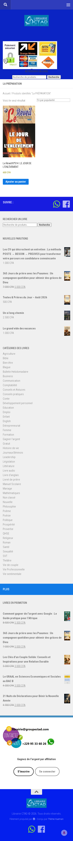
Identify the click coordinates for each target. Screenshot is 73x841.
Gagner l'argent (11, 439)
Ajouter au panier (15, 181)
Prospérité (9, 524)
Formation (8, 434)
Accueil (6, 93)
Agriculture (9, 353)
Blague (6, 367)
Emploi (6, 412)
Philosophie (9, 506)
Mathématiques (11, 493)
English (7, 421)
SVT (5, 556)
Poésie (7, 515)
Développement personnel (18, 403)
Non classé (9, 497)
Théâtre (7, 560)
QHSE (6, 533)
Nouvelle (8, 502)
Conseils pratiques (13, 394)
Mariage (7, 488)
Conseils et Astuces (14, 389)
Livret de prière (11, 479)
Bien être (8, 362)
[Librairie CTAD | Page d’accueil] (36, 20)
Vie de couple (10, 565)
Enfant (6, 416)
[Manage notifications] (64, 833)
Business (8, 376)
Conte (6, 398)
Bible (5, 358)
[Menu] (68, 4)
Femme (7, 430)
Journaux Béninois (13, 452)
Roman (6, 542)
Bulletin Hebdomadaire (15, 371)
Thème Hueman (55, 819)
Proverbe (8, 529)
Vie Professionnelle (14, 569)
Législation (9, 461)
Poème (7, 511)
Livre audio (9, 470)
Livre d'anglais (11, 475)
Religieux (8, 538)
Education (8, 407)
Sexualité (8, 551)
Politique (8, 520)
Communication (11, 380)
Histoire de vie (11, 448)
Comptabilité (10, 385)
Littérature (8, 466)
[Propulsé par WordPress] (34, 819)
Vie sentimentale (12, 574)
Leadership (9, 457)
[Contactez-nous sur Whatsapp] (57, 204)
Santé (6, 547)
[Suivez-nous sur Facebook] (66, 204)
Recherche (53, 77)
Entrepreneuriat (11, 425)
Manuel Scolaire (12, 484)
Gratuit (6, 443)
